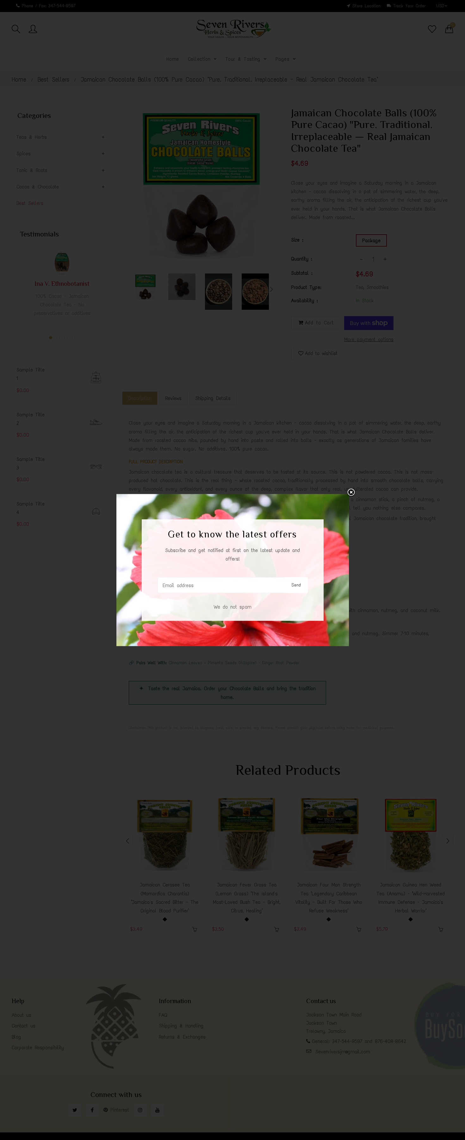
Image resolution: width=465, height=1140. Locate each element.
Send (296, 585)
